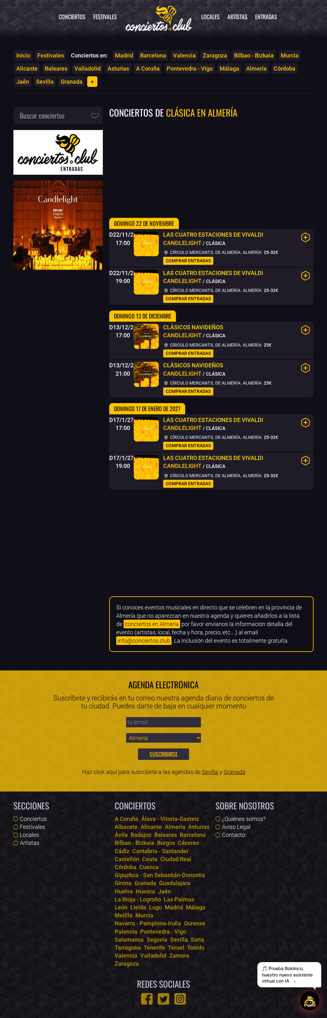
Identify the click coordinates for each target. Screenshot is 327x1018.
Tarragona (128, 947)
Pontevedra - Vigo (190, 68)
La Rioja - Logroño (138, 899)
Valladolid (87, 68)
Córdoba (284, 68)
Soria (197, 939)
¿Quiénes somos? (244, 818)
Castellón (127, 859)
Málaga (229, 68)
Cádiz (122, 851)
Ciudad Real (175, 859)
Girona (123, 883)
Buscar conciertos (42, 115)
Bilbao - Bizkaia (254, 55)
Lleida (138, 907)
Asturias (118, 68)
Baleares (56, 68)
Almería (256, 68)
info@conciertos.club (144, 640)
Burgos (166, 842)
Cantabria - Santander (160, 851)
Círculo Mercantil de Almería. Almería (215, 252)
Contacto (233, 834)
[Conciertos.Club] (159, 17)
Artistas (237, 16)
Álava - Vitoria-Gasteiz (170, 818)
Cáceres (188, 842)
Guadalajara (174, 883)
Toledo (195, 947)
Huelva (124, 891)
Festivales (105, 16)
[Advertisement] (211, 167)
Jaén (22, 81)
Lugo (155, 907)
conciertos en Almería (152, 624)
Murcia (290, 55)
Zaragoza (215, 55)
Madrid (124, 55)
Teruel (176, 947)
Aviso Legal (236, 826)
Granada (71, 81)
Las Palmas (179, 899)
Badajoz (141, 834)
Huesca (145, 891)
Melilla (124, 915)
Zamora (179, 955)
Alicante (27, 68)
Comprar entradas (188, 261)
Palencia (126, 931)
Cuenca (149, 867)
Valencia (184, 55)
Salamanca (129, 939)
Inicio (23, 55)
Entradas (266, 16)
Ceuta (149, 859)
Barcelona (153, 55)
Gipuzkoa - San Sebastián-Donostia (160, 875)
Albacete (126, 826)
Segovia (157, 939)
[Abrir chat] (309, 1000)
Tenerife (154, 947)
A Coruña (148, 68)
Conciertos (72, 16)
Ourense (194, 923)
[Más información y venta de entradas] (305, 237)
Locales (210, 16)
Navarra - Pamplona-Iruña (148, 923)
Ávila (121, 834)
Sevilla (45, 81)
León (121, 907)
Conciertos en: (89, 55)
